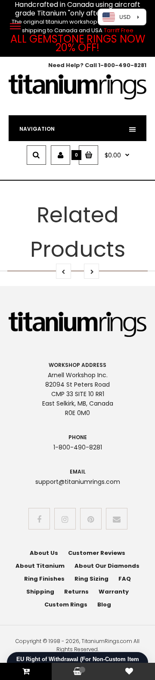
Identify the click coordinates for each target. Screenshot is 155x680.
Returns (76, 592)
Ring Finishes (44, 579)
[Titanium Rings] (77, 98)
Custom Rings (65, 604)
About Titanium (40, 566)
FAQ (124, 579)
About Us (44, 553)
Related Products (77, 232)
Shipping (40, 592)
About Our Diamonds (107, 566)
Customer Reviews (96, 553)
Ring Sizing (91, 579)
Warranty (114, 592)
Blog (104, 604)
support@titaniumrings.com (77, 481)
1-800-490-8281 (122, 65)
